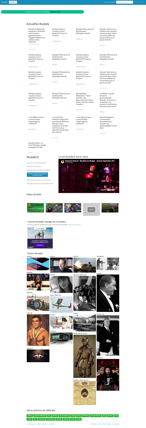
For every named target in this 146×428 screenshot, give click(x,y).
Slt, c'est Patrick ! (95, 415)
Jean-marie (42, 419)
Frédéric (30, 415)
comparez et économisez (74, 224)
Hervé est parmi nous (40, 415)
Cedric (79, 419)
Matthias (110, 415)
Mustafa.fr (4, 2)
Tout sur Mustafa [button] (139, 2)
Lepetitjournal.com (57, 41)
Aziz (49, 415)
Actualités (38, 424)
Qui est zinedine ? (64, 415)
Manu (116, 415)
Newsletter (94, 424)
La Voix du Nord (32, 129)
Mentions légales (107, 424)
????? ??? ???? (31, 49)
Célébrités (13, 2)
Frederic (66, 419)
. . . (29, 46)
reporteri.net (79, 39)
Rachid (78, 415)
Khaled (29, 419)
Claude (73, 419)
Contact (100, 424)
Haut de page (116, 424)
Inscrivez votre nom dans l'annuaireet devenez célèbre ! (37, 174)
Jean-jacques (50, 419)
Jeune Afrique (79, 109)
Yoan (72, 415)
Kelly (35, 419)
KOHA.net (102, 112)
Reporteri (54, 64)
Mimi (104, 415)
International (51, 424)
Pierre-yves (85, 415)
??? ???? (30, 152)
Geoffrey (59, 419)
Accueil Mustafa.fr (30, 424)
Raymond (55, 415)
